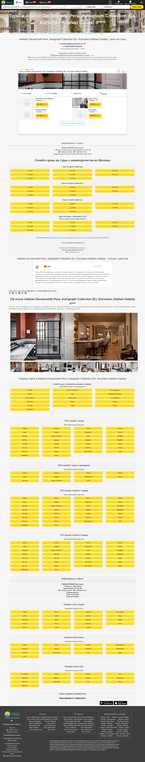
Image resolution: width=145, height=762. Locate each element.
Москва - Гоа (104, 737)
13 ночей (30, 181)
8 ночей (72, 174)
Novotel (24, 656)
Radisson (88, 652)
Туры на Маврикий (35, 726)
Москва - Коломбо (122, 735)
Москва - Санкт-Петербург (120, 720)
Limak (25, 619)
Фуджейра (120, 443)
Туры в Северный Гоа (71, 732)
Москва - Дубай (123, 732)
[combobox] (27, 7)
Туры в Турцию (42, 720)
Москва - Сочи (105, 720)
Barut (56, 626)
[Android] (107, 706)
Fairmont (25, 688)
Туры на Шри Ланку (42, 722)
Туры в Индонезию (49, 730)
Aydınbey (88, 626)
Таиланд (24, 447)
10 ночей (30, 177)
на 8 (41, 104)
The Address (25, 677)
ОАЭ (88, 439)
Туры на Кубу (53, 722)
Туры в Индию (33, 730)
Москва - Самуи (107, 732)
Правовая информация (12, 753)
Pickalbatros (120, 652)
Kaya (120, 619)
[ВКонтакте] (19, 296)
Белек (88, 431)
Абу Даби (120, 439)
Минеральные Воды (114, 397)
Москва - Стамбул (107, 739)
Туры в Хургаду (89, 722)
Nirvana (88, 615)
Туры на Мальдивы (35, 724)
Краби (120, 447)
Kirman (88, 619)
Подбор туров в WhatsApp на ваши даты (72, 251)
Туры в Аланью (68, 720)
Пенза (72, 405)
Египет (120, 435)
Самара (30, 408)
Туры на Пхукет (89, 726)
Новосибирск (30, 401)
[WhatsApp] (10, 296)
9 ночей (114, 174)
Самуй (88, 447)
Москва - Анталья (123, 724)
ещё (46, 100)
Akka (88, 630)
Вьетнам (88, 451)
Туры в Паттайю (68, 728)
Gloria (56, 623)
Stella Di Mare (120, 648)
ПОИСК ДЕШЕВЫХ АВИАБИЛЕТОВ (72, 246)
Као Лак (24, 451)
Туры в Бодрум (78, 722)
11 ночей (72, 177)
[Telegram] (16, 296)
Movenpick (56, 656)
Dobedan (88, 623)
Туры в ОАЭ (51, 732)
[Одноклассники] (23, 296)
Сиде (24, 435)
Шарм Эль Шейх (56, 439)
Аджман (56, 443)
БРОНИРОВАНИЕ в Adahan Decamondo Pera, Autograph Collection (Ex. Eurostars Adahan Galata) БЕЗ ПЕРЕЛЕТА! (72, 241)
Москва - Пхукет (124, 730)
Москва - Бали (125, 737)
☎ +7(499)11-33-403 (65, 155)
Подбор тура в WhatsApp (13, 759)
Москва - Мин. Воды (107, 724)
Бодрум (56, 435)
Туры (20, 2)
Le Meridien (56, 685)
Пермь (115, 405)
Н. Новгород (115, 401)
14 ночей (72, 181)
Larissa (56, 619)
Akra (56, 630)
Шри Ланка (88, 454)
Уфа (72, 397)
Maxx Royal (120, 615)
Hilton (120, 656)
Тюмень (114, 408)
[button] (125, 81)
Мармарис (88, 435)
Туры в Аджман (78, 726)
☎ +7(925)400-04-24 (80, 155)
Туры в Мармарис (88, 720)
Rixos (56, 615)
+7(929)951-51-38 (73, 255)
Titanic (25, 615)
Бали (56, 458)
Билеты (46, 2)
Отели (32, 2)
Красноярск (72, 401)
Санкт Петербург (72, 393)
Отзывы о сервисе (12, 751)
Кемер (120, 431)
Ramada (24, 681)
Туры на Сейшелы (50, 724)
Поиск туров (137, 7)
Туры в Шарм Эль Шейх (72, 724)
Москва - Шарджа (107, 735)
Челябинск (30, 412)
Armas (25, 630)
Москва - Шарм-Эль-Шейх (108, 730)
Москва (30, 393)
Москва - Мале (114, 737)
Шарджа (88, 443)
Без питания (40, 100)
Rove (120, 677)
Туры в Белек (77, 720)
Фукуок (56, 454)
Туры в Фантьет (89, 728)
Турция (24, 431)
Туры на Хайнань (70, 730)
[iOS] (120, 706)
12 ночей (115, 177)
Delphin (120, 623)
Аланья (56, 431)
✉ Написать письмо (12, 735)
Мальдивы (24, 458)
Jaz (88, 656)
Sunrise (88, 648)
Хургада (24, 439)
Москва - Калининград (108, 722)
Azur (24, 659)
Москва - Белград (122, 739)
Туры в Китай (51, 726)
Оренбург (30, 405)
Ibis (88, 685)
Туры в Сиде (71, 735)
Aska (120, 626)
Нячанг (120, 451)
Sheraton (25, 652)
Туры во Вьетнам (34, 728)
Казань (30, 397)
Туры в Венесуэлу (50, 728)
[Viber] (13, 296)
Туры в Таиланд (52, 720)
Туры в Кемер (68, 722)
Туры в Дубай (88, 724)
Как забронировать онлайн (12, 746)
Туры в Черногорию (35, 732)
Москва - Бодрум (106, 726)
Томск (72, 408)
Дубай (25, 443)
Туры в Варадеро (86, 730)
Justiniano (25, 623)
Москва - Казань (123, 722)
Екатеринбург (114, 393)
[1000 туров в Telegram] (12, 724)
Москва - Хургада (107, 728)
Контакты (12, 731)
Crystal (24, 626)
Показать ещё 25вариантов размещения (72, 126)
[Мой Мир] (26, 296)
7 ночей (30, 174)
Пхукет (56, 451)
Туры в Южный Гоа (87, 732)
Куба (120, 454)
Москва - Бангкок (122, 728)
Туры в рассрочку (12, 748)
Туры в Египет (31, 722)
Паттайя (56, 447)
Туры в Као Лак (79, 728)
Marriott (24, 685)
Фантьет (24, 454)
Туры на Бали (86, 735)
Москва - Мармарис (122, 726)
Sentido (56, 652)
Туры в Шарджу (68, 726)
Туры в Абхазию (32, 720)
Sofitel (56, 677)
